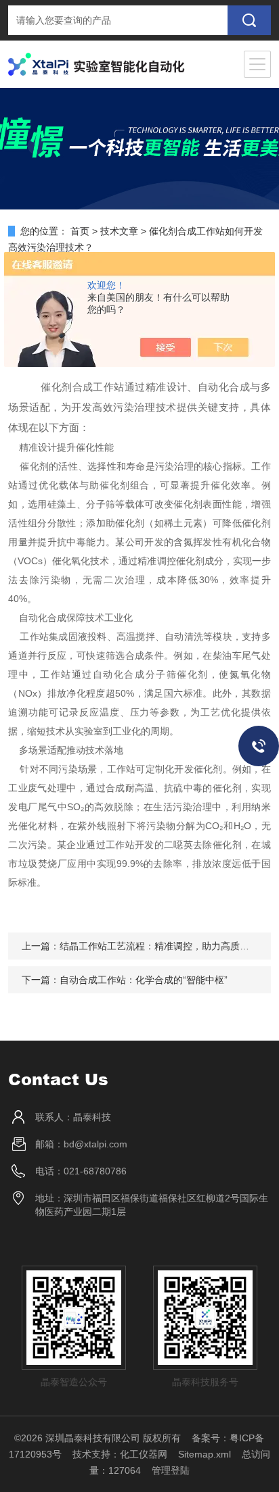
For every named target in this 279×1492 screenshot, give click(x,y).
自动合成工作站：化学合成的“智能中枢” (144, 979)
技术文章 (119, 231)
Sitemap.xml (204, 1454)
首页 (79, 231)
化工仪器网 (143, 1454)
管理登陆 (171, 1470)
